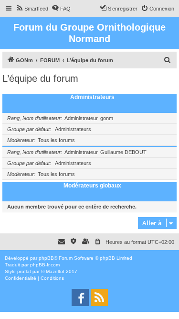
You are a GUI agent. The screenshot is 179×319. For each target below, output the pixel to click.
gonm (106, 118)
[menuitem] (32, 8)
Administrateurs (92, 97)
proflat (24, 271)
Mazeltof (55, 271)
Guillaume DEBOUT (123, 152)
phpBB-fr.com (45, 264)
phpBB (46, 258)
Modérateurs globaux (92, 185)
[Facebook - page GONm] (80, 297)
